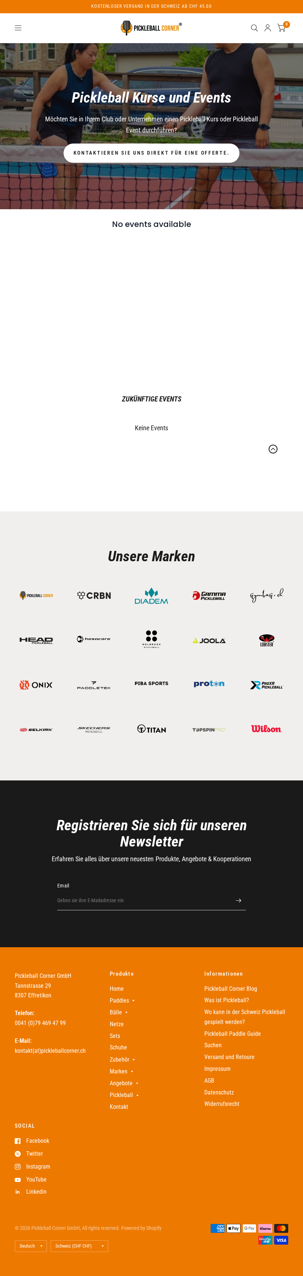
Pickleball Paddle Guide (232, 1033)
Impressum (217, 1068)
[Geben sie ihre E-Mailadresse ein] (238, 900)
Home (117, 988)
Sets (115, 1035)
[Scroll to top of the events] (273, 449)
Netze (117, 1024)
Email (63, 886)
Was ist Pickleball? (226, 1000)
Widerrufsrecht (221, 1103)
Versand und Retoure (229, 1057)
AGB (209, 1080)
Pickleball (121, 1095)
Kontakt (119, 1106)
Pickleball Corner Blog (230, 988)
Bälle (116, 1012)
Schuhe (118, 1047)
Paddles (119, 1000)
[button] (152, 153)
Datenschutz (219, 1092)
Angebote (121, 1083)
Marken (118, 1071)
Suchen (213, 1045)
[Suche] (254, 28)
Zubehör (119, 1059)
